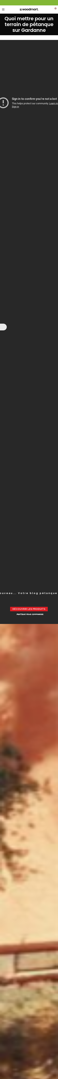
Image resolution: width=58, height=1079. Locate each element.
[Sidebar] (3, 327)
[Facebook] (29, 2)
